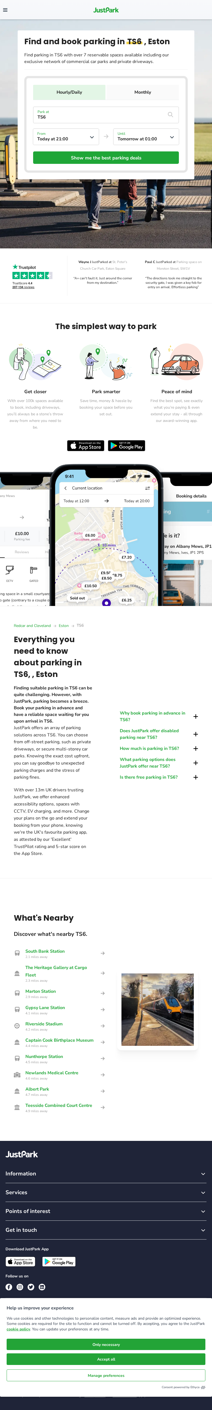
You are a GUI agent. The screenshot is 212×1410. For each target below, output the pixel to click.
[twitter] (31, 1287)
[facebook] (9, 1287)
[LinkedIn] (42, 1287)
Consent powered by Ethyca (181, 1387)
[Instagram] (20, 1287)
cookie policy (18, 1329)
